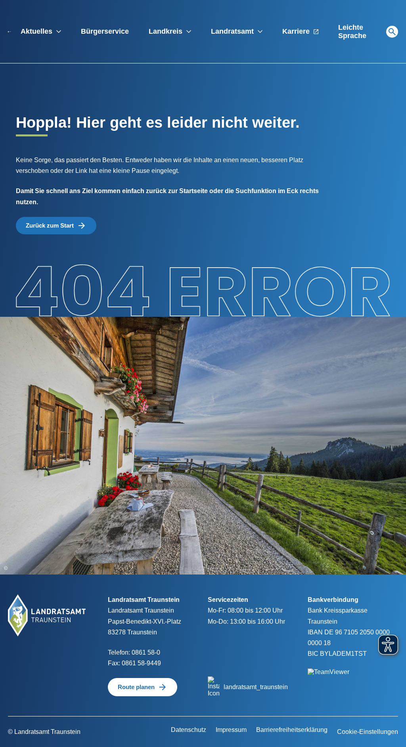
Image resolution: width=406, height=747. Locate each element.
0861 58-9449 (141, 663)
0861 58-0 (146, 652)
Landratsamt (232, 31)
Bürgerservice (105, 31)
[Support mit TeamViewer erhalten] (328, 667)
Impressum (231, 729)
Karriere (296, 31)
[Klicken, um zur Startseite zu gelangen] (9, 31)
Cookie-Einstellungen (367, 731)
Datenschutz (188, 729)
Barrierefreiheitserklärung (291, 729)
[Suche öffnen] (392, 32)
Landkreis (165, 31)
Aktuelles (36, 31)
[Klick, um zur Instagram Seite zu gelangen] (214, 686)
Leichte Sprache (352, 31)
